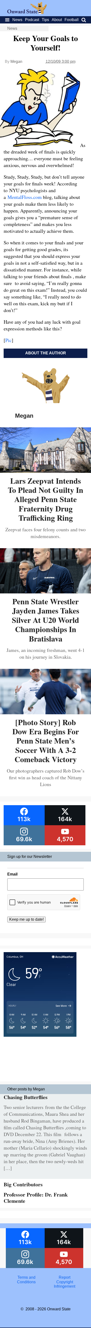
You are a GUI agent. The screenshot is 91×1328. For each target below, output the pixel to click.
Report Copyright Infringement (64, 1281)
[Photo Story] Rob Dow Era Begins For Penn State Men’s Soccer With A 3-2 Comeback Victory (45, 740)
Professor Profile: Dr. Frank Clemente (36, 1197)
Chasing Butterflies (26, 1097)
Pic (8, 340)
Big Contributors (23, 1184)
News (17, 20)
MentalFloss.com (25, 197)
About (57, 20)
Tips (45, 20)
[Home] (27, 13)
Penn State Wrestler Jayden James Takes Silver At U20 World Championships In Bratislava (45, 620)
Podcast (32, 20)
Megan (16, 61)
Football (72, 20)
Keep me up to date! (26, 919)
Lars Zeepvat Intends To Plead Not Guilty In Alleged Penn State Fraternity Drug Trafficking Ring (45, 499)
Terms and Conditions (26, 1279)
